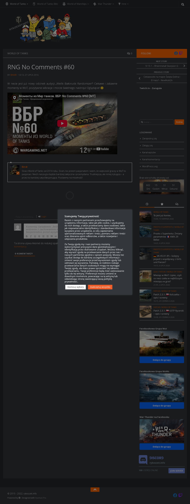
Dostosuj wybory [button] (75, 287)
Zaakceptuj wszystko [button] (100, 287)
